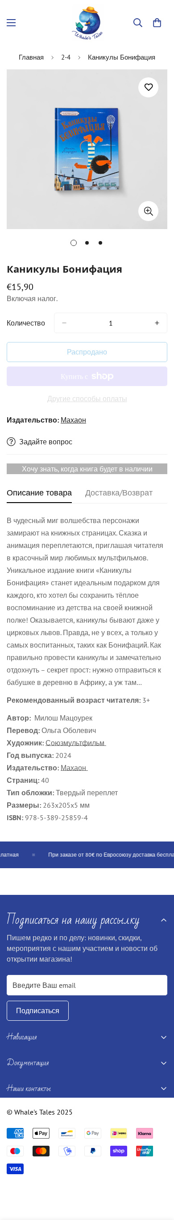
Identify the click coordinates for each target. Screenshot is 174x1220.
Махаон (73, 419)
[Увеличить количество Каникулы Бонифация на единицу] (157, 323)
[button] (157, 22)
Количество (26, 322)
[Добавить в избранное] (148, 87)
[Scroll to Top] (158, 1173)
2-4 (65, 57)
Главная (31, 57)
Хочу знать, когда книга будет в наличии (87, 468)
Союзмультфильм (76, 742)
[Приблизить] (148, 211)
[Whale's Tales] (87, 23)
